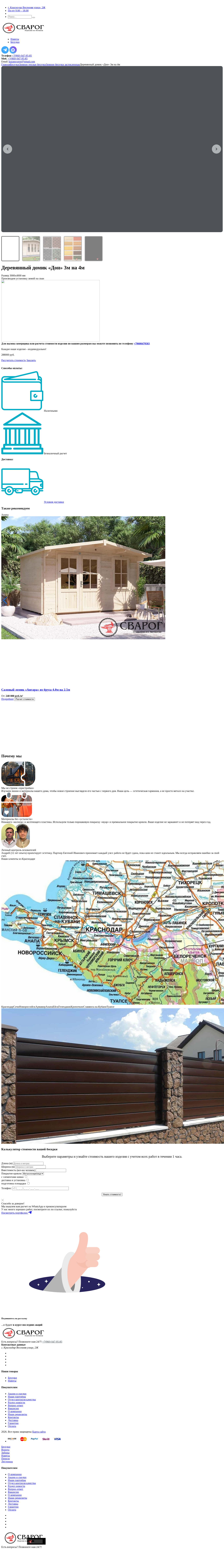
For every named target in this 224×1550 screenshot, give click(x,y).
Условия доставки (54, 502)
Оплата (12, 1426)
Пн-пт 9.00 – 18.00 (18, 10)
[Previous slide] (7, 149)
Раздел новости (16, 1402)
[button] (5, 600)
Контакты (13, 1417)
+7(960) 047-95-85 (22, 55)
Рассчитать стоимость (13, 360)
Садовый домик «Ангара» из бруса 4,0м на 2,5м (35, 689)
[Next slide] (216, 149)
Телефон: (6, 1188)
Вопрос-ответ (15, 1405)
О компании (15, 1411)
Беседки (14, 64)
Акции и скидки (17, 1393)
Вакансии (13, 1408)
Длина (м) (6, 1163)
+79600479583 (142, 343)
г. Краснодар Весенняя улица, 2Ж (26, 7)
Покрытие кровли (11, 1173)
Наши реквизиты (17, 1414)
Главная (5, 64)
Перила (5, 1458)
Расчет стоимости (25, 699)
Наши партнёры (17, 1396)
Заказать (31, 360)
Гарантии (13, 1423)
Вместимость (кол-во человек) (18, 1170)
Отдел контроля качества (22, 1399)
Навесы (12, 1380)
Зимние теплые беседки (32, 64)
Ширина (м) (8, 1166)
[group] (112, 149)
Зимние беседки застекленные (63, 64)
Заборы (5, 1452)
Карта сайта (39, 1431)
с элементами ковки (12, 1177)
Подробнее (7, 699)
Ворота (5, 1449)
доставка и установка (13, 1180)
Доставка (13, 1420)
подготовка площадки (13, 1183)
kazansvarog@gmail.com (22, 61)
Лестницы (7, 1461)
